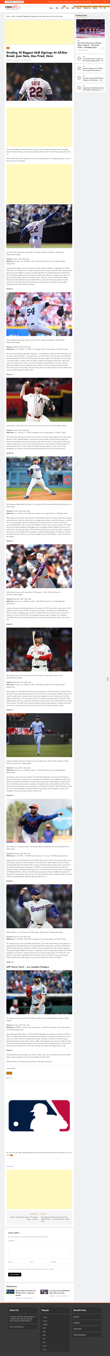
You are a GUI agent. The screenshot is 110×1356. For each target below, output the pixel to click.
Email (32, 1262)
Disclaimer (77, 1323)
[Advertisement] (39, 32)
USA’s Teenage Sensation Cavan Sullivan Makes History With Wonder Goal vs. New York (68, 1)
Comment (11, 1240)
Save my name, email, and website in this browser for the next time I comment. (32, 1269)
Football (45, 1324)
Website (53, 1262)
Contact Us (87, 8)
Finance (45, 1321)
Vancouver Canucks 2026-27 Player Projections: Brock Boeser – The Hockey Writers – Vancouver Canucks (93, 81)
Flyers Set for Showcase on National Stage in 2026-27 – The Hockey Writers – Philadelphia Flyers (89, 45)
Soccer (79, 7)
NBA (73, 7)
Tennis (44, 1349)
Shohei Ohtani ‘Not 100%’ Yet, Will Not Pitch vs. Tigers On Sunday (26, 1293)
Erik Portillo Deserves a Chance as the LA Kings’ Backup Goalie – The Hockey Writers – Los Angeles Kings (93, 62)
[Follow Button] (11, 1155)
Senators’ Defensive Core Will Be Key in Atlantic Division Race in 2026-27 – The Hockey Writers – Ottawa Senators (93, 71)
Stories (95, 8)
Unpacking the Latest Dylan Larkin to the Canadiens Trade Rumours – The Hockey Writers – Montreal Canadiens (93, 91)
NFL (63, 7)
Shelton (10, 60)
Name (10, 1262)
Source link (9, 1166)
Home (51, 8)
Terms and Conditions (80, 1335)
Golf (44, 1328)
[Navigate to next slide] (10, 1073)
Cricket (45, 1317)
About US (76, 1317)
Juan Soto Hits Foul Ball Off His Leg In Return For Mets (60, 1292)
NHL (57, 8)
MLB (67, 8)
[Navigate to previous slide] (7, 1073)
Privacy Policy (78, 1329)
